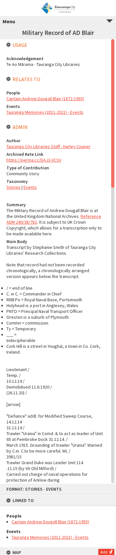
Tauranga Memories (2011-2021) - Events (50, 537)
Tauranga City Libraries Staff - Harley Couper (48, 146)
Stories (13, 187)
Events (30, 187)
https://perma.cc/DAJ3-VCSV (33, 160)
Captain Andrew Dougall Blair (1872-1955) (50, 522)
